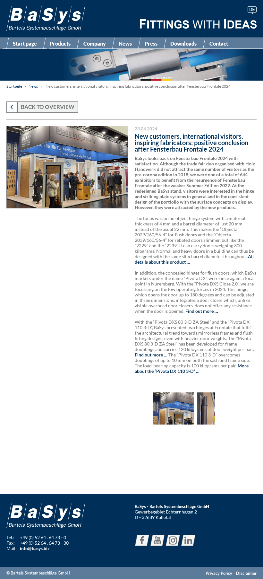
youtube (157, 540)
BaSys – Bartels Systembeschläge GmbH (45, 18)
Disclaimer (246, 573)
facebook (142, 540)
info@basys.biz (35, 548)
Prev (144, 408)
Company (94, 43)
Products (60, 43)
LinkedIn (188, 540)
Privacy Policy (219, 573)
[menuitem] (252, 10)
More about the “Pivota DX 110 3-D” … (192, 368)
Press (151, 43)
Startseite (14, 86)
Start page (25, 43)
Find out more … (201, 311)
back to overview (47, 106)
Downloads (183, 43)
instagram (172, 540)
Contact (218, 43)
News (125, 43)
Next (248, 408)
